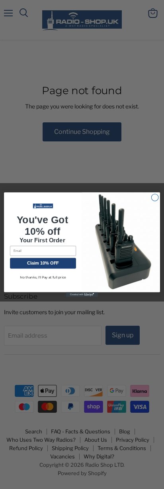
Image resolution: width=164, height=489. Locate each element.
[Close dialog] (154, 197)
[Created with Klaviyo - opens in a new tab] (82, 294)
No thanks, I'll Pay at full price (43, 277)
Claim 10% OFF (43, 263)
